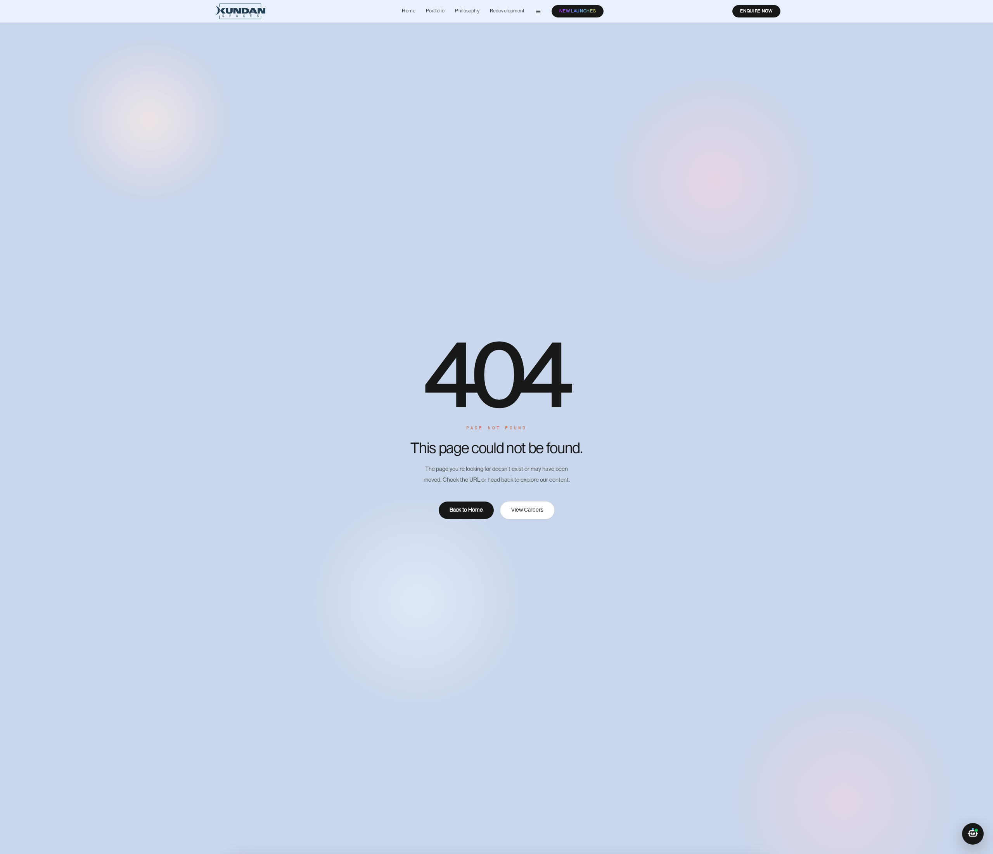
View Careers (527, 510)
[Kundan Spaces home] (240, 11)
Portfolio (435, 11)
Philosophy (467, 11)
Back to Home (466, 510)
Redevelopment (507, 11)
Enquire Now (756, 11)
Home (408, 11)
